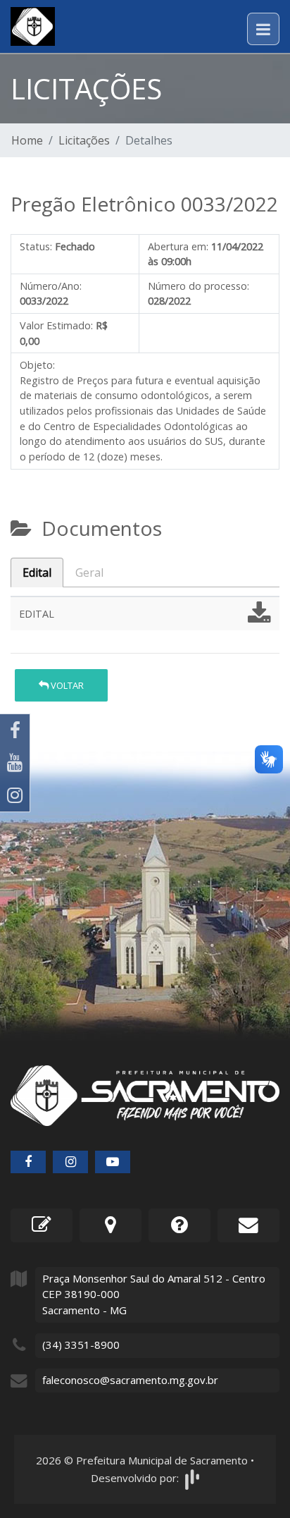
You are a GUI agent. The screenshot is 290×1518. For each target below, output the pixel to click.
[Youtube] (15, 763)
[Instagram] (15, 795)
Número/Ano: (51, 286)
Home (27, 140)
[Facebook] (15, 730)
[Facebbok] (28, 1162)
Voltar (66, 685)
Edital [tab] (37, 572)
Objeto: (37, 365)
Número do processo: (198, 286)
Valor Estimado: (56, 325)
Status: (36, 246)
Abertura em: (178, 246)
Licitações (84, 140)
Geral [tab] (89, 572)
